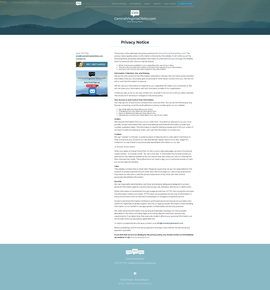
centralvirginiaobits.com (137, 237)
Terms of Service (141, 280)
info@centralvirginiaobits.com (170, 223)
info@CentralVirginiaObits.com (89, 56)
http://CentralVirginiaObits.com (172, 53)
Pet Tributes (135, 4)
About (147, 4)
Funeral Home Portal (135, 259)
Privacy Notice (126, 280)
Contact (157, 4)
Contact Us (81, 59)
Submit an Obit (186, 4)
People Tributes (119, 4)
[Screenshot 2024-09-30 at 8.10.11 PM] (92, 83)
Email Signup (170, 4)
